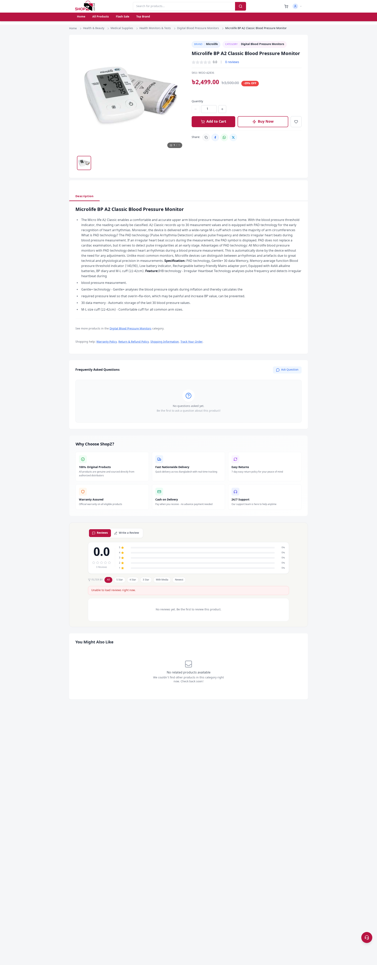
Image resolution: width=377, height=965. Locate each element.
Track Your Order (191, 342)
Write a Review (129, 533)
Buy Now (266, 121)
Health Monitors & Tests (155, 28)
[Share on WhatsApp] (224, 137)
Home (81, 17)
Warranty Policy (106, 342)
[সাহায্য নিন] (366, 937)
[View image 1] (84, 163)
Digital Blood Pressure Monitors (198, 28)
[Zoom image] (178, 47)
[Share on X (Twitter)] (233, 137)
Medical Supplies (122, 28)
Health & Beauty (93, 28)
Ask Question (289, 370)
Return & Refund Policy (133, 342)
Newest (179, 579)
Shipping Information (164, 342)
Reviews (102, 533)
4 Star (133, 579)
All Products (100, 17)
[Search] (240, 6)
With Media (162, 579)
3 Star (146, 579)
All (108, 579)
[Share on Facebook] (215, 137)
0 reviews (232, 62)
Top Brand (143, 17)
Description (84, 196)
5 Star (119, 579)
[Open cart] (286, 6)
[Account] (297, 6)
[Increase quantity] (222, 109)
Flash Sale (122, 17)
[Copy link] (206, 137)
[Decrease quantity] (195, 109)
